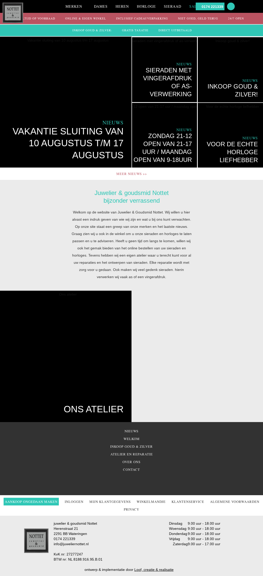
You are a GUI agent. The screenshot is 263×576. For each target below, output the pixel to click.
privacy (131, 509)
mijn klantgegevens (110, 501)
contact (131, 469)
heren (122, 6)
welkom (132, 438)
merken (73, 6)
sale (194, 6)
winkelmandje (151, 501)
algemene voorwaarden (234, 501)
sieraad (172, 6)
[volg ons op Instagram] (135, 482)
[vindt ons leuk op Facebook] (124, 482)
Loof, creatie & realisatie (154, 570)
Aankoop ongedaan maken (31, 501)
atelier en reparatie (131, 454)
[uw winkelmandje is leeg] (258, 6)
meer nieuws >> (131, 173)
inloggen (74, 501)
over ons (131, 462)
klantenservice (188, 501)
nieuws (131, 431)
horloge (146, 6)
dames (101, 6)
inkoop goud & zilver (131, 446)
